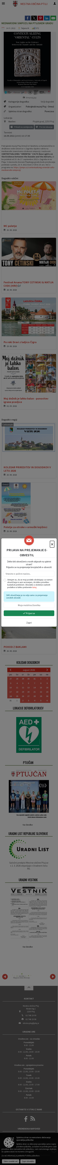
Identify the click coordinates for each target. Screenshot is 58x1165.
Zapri (29, 622)
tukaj (34, 587)
